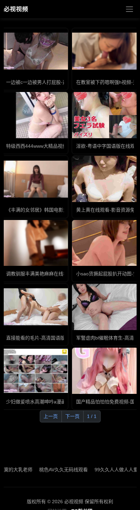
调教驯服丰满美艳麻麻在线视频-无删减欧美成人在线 (61, 273)
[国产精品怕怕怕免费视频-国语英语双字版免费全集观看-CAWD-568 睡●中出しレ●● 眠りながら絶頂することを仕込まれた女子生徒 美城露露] (105, 371)
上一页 (50, 416)
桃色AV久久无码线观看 (57, 469)
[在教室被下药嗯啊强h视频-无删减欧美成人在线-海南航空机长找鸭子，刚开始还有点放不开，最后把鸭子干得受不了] (105, 51)
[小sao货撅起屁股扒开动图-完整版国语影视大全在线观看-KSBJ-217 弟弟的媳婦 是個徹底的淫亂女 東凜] (105, 243)
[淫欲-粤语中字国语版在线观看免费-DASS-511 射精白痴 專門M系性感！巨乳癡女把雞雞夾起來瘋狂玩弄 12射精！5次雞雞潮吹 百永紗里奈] (105, 115)
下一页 (72, 416)
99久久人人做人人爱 (110, 469)
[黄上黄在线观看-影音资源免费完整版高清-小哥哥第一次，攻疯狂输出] (105, 179)
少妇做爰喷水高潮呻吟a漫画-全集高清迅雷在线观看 (60, 401)
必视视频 (16, 9)
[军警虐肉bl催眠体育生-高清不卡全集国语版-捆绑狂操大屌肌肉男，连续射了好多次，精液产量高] (105, 307)
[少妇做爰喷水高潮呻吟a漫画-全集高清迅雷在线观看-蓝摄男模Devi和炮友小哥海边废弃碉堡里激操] (35, 371)
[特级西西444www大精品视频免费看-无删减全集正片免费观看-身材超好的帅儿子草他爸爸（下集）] (35, 115)
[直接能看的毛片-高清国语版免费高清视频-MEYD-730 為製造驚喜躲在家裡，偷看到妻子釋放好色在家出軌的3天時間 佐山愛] (35, 306)
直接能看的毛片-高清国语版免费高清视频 (49, 338)
